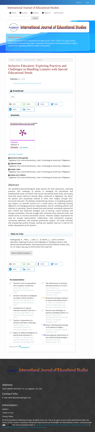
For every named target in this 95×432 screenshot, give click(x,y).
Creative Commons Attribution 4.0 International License (24, 427)
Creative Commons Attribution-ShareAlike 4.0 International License (61, 425)
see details (24, 147)
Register (78, 2)
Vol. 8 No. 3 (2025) (29, 60)
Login (87, 2)
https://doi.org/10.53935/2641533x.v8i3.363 (27, 83)
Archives (35, 13)
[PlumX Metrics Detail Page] (22, 132)
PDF (13, 97)
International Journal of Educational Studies (33, 7)
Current (24, 13)
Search (35, 18)
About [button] (46, 13)
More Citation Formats (21, 253)
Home (13, 13)
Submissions (58, 13)
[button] (14, 104)
